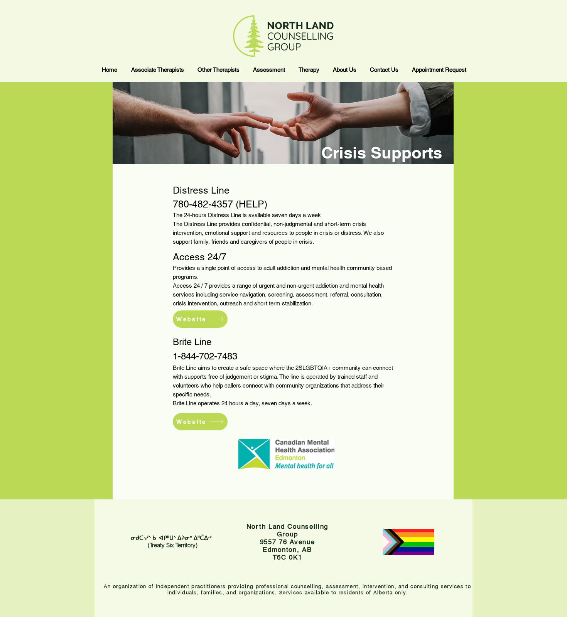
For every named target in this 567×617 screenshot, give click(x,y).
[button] (157, 69)
